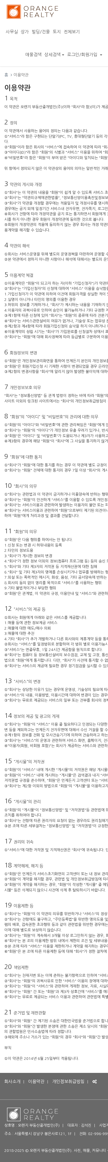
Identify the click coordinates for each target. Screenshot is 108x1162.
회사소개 (12, 1081)
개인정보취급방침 (68, 1081)
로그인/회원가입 (82, 54)
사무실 (12, 32)
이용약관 (36, 1081)
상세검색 (52, 54)
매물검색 (33, 54)
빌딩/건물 (41, 32)
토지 (57, 32)
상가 (25, 32)
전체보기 (72, 32)
